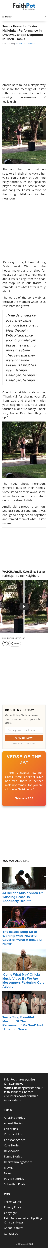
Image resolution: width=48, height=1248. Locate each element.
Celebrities (11, 1129)
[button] (45, 17)
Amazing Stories (14, 1118)
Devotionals (11, 1151)
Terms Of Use (13, 1202)
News (7, 1173)
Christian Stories (14, 1140)
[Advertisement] (24, 64)
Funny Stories (13, 1156)
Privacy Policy (13, 1207)
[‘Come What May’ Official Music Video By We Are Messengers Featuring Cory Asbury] (24, 969)
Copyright (10, 1213)
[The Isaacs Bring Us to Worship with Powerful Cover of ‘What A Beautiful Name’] (24, 926)
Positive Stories (14, 1179)
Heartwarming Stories (18, 1162)
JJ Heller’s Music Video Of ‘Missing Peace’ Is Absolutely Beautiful (22, 897)
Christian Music (29, 43)
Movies (8, 1168)
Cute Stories (12, 1145)
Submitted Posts (14, 1184)
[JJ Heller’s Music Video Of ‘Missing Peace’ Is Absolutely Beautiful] (24, 887)
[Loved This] (5, 643)
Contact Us (11, 1233)
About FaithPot (13, 1228)
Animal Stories (13, 1123)
